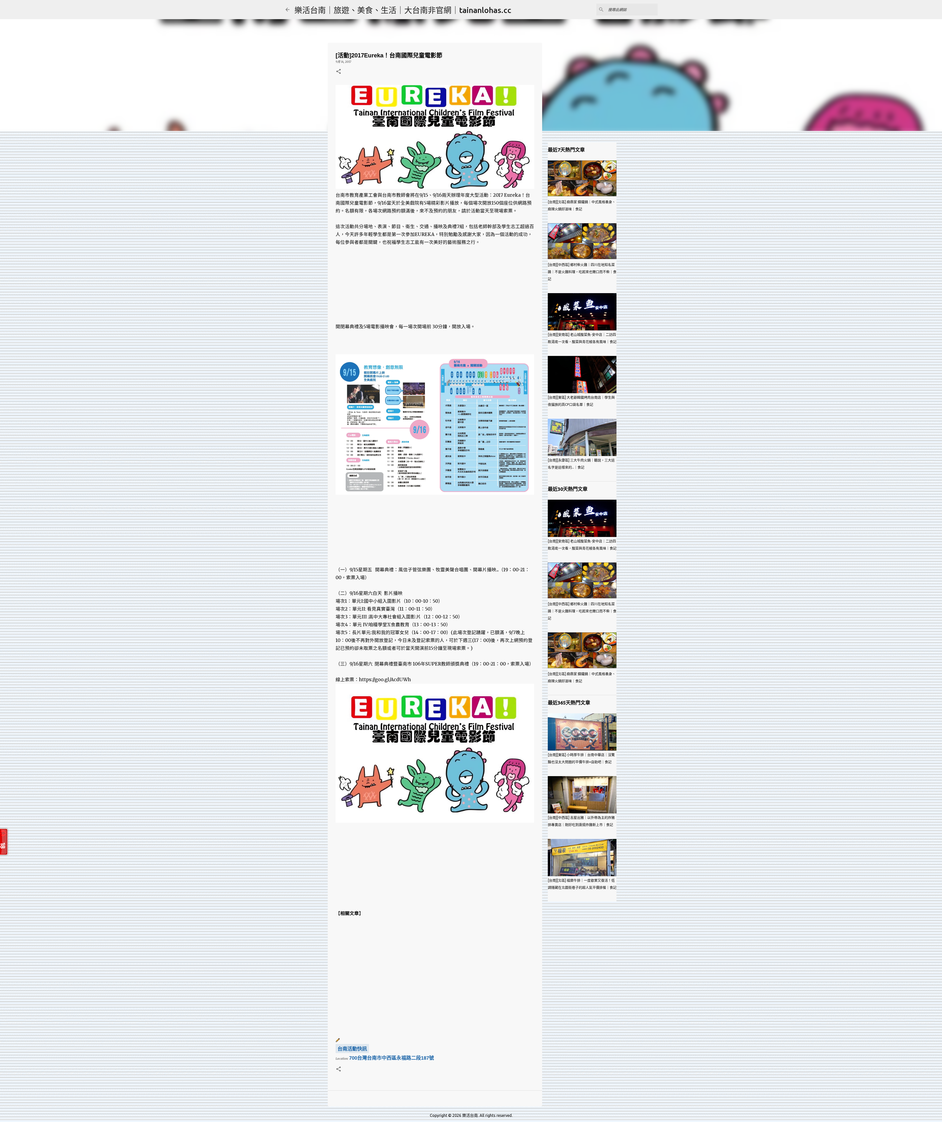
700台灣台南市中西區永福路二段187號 (391, 1058)
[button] (338, 71)
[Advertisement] (435, 280)
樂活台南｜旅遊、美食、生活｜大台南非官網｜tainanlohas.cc (402, 10)
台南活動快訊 (352, 1049)
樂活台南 (470, 1115)
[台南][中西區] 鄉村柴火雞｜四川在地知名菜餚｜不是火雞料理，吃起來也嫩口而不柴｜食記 (582, 272)
